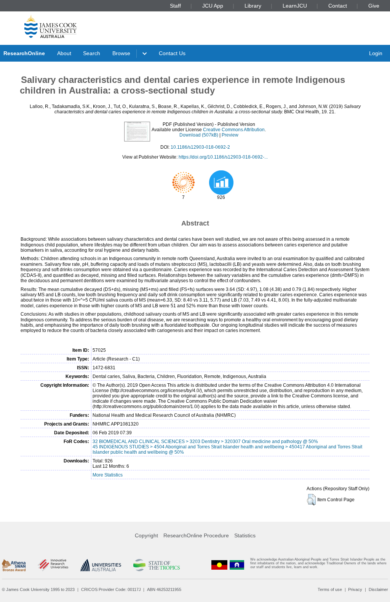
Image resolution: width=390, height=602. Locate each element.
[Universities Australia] (100, 565)
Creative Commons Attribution (234, 129)
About (64, 53)
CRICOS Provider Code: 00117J (111, 589)
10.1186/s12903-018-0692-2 (200, 147)
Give (373, 6)
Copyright (146, 535)
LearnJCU (295, 6)
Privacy (355, 589)
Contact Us (172, 53)
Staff (175, 6)
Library (253, 6)
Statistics (245, 535)
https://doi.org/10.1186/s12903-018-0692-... (223, 157)
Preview (230, 135)
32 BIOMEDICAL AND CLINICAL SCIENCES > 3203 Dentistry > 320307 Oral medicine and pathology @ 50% (205, 441)
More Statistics (108, 475)
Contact (337, 6)
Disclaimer (378, 589)
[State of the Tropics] (156, 565)
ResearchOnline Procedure (196, 535)
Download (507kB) (198, 135)
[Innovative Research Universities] (53, 565)
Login (375, 53)
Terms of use (330, 589)
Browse (121, 53)
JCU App (212, 6)
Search (91, 53)
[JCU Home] (50, 26)
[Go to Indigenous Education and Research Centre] (219, 565)
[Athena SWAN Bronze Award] (14, 565)
